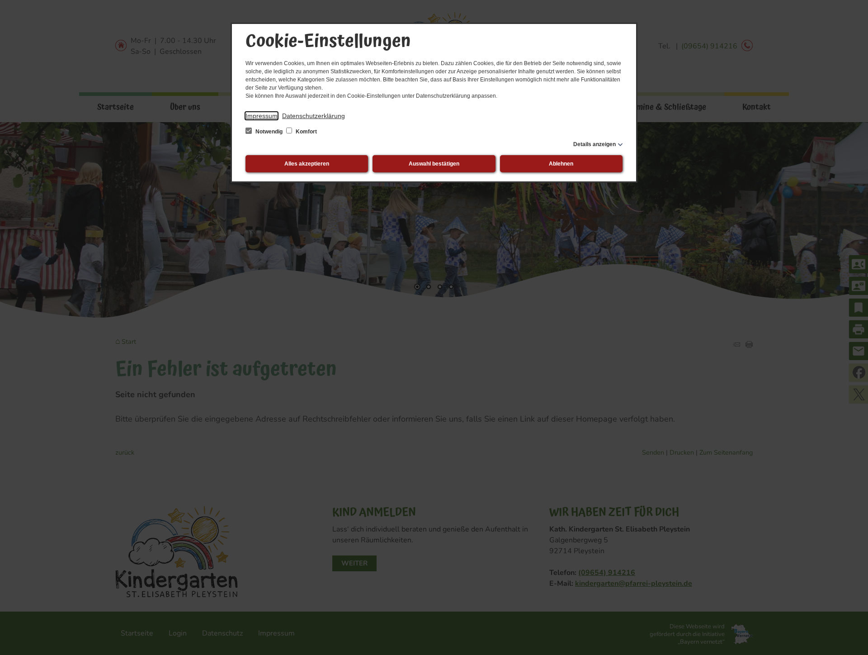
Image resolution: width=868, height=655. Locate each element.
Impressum (261, 115)
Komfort (305, 131)
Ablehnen (561, 164)
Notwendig (269, 131)
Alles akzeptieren (306, 164)
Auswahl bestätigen (434, 164)
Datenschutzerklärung (313, 115)
